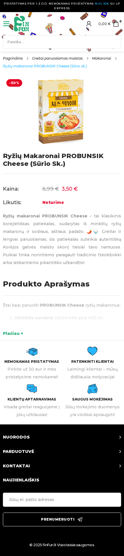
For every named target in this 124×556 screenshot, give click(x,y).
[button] (62, 437)
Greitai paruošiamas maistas (57, 58)
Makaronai (101, 58)
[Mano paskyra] (89, 23)
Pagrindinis (13, 58)
